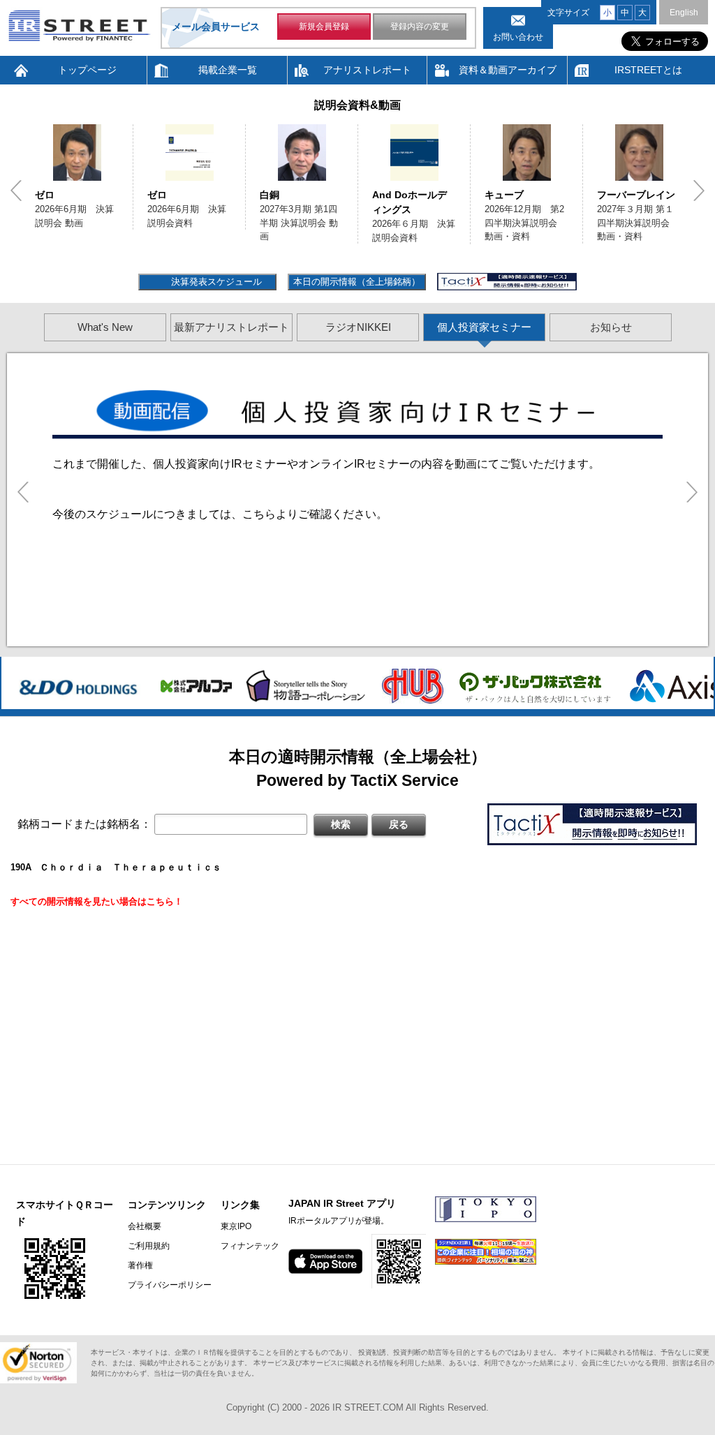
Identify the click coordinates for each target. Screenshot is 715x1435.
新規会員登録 (324, 26)
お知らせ (611, 327)
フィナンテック (250, 1246)
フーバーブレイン (636, 194)
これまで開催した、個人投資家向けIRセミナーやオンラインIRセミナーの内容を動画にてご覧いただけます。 (326, 464)
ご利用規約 (149, 1246)
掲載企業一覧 (227, 69)
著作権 (140, 1265)
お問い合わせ (518, 37)
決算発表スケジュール (215, 281)
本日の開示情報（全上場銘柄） (356, 281)
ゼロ (44, 194)
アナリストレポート (367, 69)
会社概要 (144, 1226)
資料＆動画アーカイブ (507, 69)
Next (699, 190)
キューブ (504, 194)
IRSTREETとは (648, 69)
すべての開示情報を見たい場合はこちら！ (96, 901)
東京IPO (236, 1226)
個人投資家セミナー (484, 327)
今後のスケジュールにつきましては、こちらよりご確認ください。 (220, 514)
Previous (16, 190)
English (684, 12)
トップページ (87, 69)
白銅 (269, 194)
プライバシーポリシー (170, 1285)
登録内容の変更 (419, 26)
